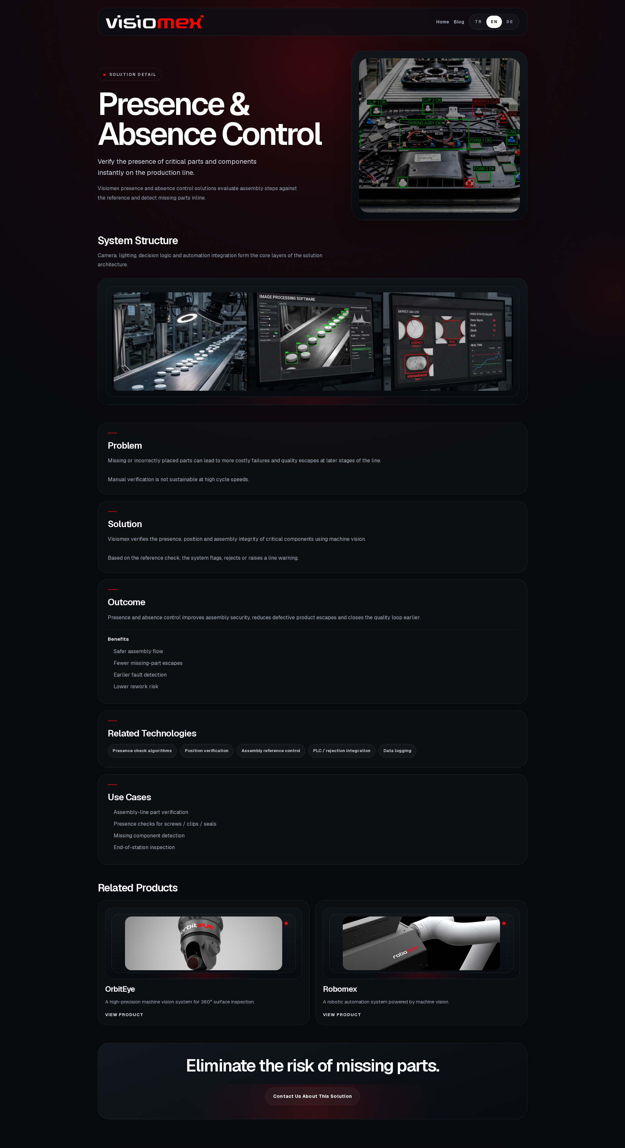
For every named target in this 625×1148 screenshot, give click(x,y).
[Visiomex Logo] (154, 21)
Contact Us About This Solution (312, 1096)
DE (510, 21)
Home (442, 22)
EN (494, 21)
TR (478, 21)
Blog (459, 22)
